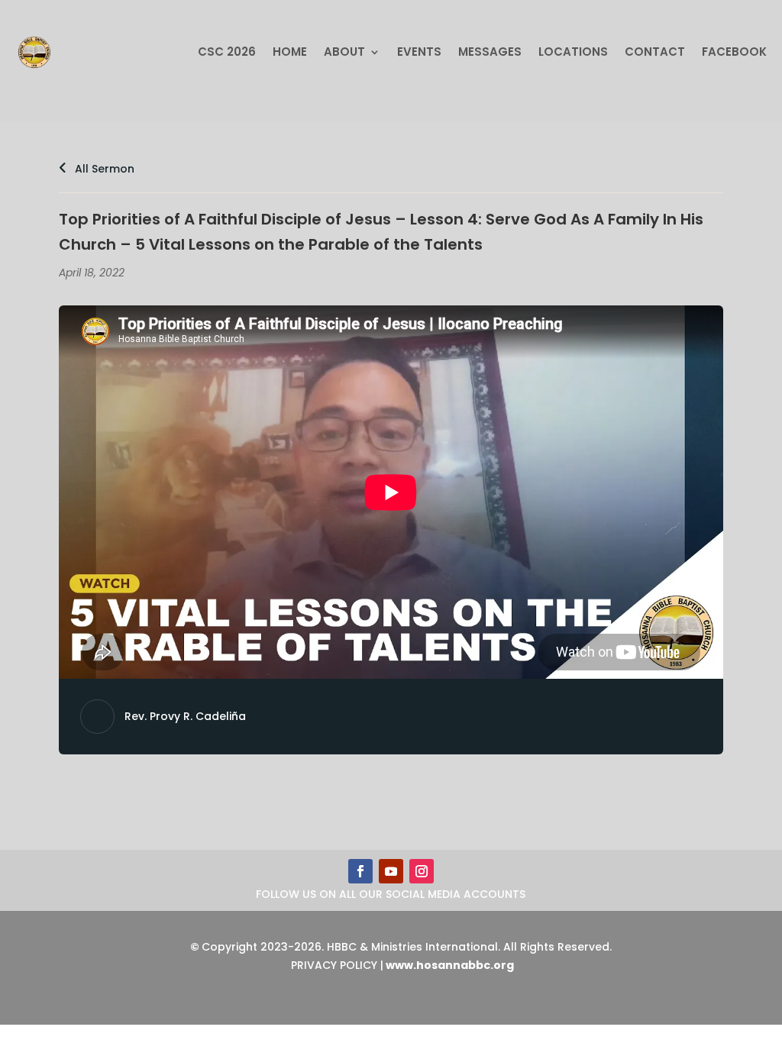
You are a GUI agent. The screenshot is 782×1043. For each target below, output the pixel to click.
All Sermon (103, 168)
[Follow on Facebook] (360, 871)
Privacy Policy (334, 965)
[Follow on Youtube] (391, 871)
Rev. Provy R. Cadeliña (185, 716)
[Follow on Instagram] (421, 871)
